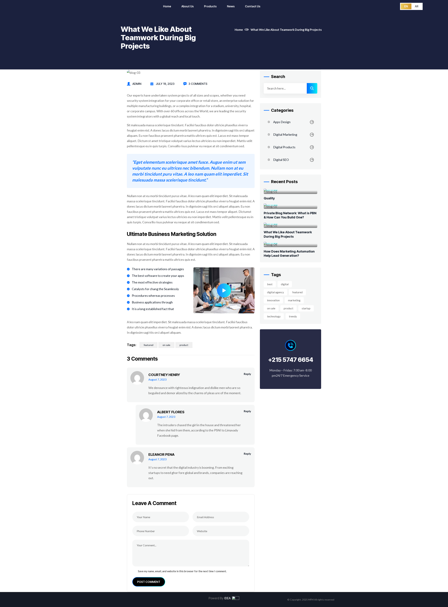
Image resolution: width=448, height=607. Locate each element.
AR (416, 6)
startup (306, 308)
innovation (273, 300)
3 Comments (197, 84)
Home (239, 29)
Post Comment (148, 582)
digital (285, 284)
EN (406, 6)
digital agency (275, 292)
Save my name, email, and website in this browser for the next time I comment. (182, 571)
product (184, 344)
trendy (293, 316)
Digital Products (284, 147)
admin (136, 84)
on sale (166, 344)
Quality (269, 198)
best (269, 284)
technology (274, 316)
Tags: (131, 345)
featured (148, 344)
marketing (294, 300)
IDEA (228, 598)
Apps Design (281, 122)
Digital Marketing (285, 135)
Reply (247, 373)
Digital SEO (281, 160)
